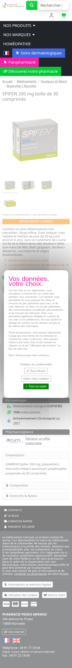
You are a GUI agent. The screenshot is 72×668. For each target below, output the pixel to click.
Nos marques (17, 34)
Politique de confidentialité (36, 364)
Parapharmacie (21, 62)
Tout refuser (37, 371)
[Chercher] (31, 5)
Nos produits (17, 25)
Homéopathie (17, 43)
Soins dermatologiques (41, 53)
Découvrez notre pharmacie (32, 71)
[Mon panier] (64, 15)
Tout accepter (37, 386)
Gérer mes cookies (36, 378)
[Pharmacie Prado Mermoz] (13, 5)
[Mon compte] (51, 15)
